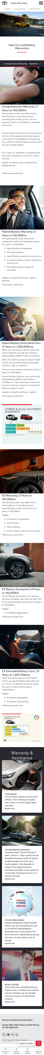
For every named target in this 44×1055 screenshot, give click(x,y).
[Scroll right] (39, 63)
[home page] (4, 2)
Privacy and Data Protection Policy (17, 1020)
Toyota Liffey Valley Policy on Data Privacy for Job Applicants (20, 1026)
